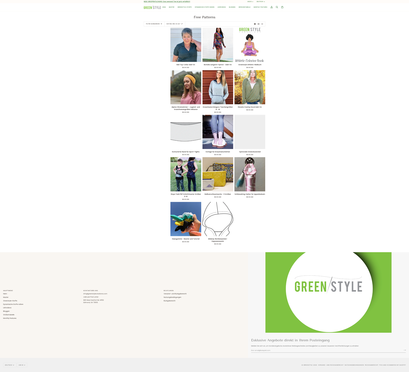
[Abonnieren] (404, 350)
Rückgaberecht (169, 301)
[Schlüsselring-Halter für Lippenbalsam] (249, 174)
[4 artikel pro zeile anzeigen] (262, 24)
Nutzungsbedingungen (172, 297)
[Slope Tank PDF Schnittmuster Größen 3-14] (185, 174)
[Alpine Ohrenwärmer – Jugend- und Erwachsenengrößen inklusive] (185, 87)
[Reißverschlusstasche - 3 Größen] (217, 174)
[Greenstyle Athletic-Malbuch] (249, 45)
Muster (5, 297)
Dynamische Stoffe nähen (13, 304)
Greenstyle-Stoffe (10, 301)
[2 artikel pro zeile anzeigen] (255, 24)
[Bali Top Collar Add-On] (185, 45)
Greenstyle (308, 365)
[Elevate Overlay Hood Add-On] (249, 87)
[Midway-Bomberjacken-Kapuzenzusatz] (217, 219)
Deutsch (260, 1)
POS (381, 365)
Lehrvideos (7, 308)
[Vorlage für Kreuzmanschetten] (217, 132)
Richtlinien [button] (169, 291)
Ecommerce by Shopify (396, 365)
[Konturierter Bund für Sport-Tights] (185, 132)
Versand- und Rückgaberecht (175, 294)
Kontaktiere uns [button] (90, 291)
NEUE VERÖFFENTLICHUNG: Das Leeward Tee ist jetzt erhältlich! (167, 1)
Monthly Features (9, 318)
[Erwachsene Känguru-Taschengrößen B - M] (217, 87)
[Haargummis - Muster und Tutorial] (185, 219)
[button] (171, 7)
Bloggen (6, 311)
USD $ (249, 1)
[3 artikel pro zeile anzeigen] (258, 24)
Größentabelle (8, 315)
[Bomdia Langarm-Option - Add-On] (217, 45)
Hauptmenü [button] (8, 291)
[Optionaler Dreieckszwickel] (249, 132)
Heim (5, 294)
